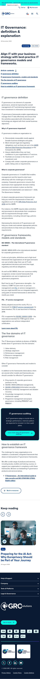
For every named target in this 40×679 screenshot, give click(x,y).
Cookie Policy (17, 673)
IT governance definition (10, 74)
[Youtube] (21, 663)
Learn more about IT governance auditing (18, 433)
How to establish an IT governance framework (18, 86)
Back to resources (13, 490)
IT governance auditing (9, 83)
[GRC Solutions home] (16, 606)
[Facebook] (9, 663)
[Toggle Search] (37, 13)
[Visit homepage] (8, 13)
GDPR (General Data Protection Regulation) (21, 146)
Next (9, 514)
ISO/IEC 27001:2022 (12, 387)
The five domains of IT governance (13, 80)
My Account (34, 8)
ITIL (16, 288)
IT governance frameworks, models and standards (19, 77)
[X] (4, 663)
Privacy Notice (6, 673)
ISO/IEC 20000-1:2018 (24, 316)
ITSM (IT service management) (23, 307)
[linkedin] (15, 663)
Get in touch (7, 622)
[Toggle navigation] (32, 13)
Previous (3, 514)
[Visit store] (27, 13)
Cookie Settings (29, 673)
